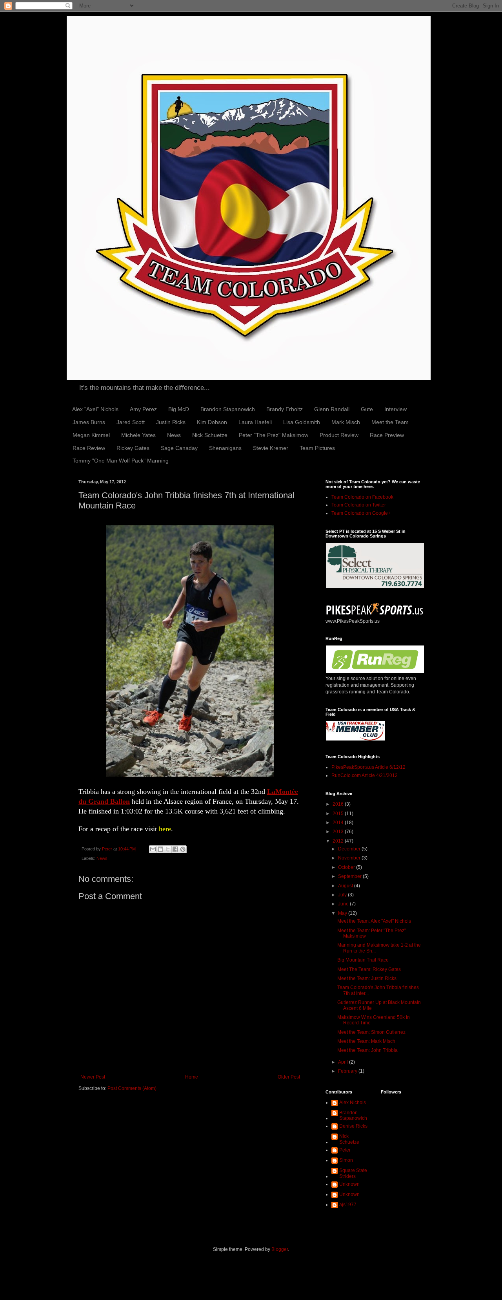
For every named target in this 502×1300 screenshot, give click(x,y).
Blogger (279, 1249)
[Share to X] (168, 849)
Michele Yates (138, 435)
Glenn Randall (331, 409)
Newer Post (92, 1077)
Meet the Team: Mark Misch (366, 1041)
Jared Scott (130, 422)
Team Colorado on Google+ (361, 513)
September (350, 876)
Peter (345, 1150)
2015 (339, 813)
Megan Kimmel (91, 435)
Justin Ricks (171, 422)
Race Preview (387, 435)
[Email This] (153, 849)
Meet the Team (390, 422)
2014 (339, 822)
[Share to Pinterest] (183, 849)
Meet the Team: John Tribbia (367, 1050)
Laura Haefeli (255, 422)
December (350, 849)
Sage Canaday (179, 448)
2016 (339, 804)
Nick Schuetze (209, 435)
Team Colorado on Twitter (358, 505)
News (174, 435)
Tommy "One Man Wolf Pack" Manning (121, 460)
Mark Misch (345, 422)
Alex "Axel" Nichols (95, 409)
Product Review (339, 435)
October (347, 867)
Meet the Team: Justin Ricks (367, 978)
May (343, 913)
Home (191, 1077)
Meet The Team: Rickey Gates (369, 969)
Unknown (349, 1184)
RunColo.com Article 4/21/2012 (364, 775)
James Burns (89, 422)
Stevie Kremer (270, 448)
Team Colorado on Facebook (362, 497)
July (343, 895)
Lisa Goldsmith (301, 422)
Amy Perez (143, 409)
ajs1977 (347, 1204)
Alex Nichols (352, 1102)
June (344, 904)
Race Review (89, 448)
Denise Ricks (353, 1126)
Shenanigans (225, 448)
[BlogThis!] (160, 849)
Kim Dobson (212, 422)
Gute (367, 409)
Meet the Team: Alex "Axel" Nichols (374, 921)
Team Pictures (317, 448)
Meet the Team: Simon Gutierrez (371, 1032)
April (343, 1062)
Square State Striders (353, 1173)
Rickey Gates (132, 448)
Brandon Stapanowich (227, 409)
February (348, 1071)
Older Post (289, 1077)
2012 (339, 841)
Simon (346, 1160)
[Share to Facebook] (175, 849)
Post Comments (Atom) (131, 1088)
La (271, 791)
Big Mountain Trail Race (363, 960)
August (346, 886)
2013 (339, 831)
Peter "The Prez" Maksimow (273, 435)
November (350, 858)
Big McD (178, 409)
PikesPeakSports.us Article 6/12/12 (368, 767)
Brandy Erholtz (284, 409)
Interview (395, 409)
